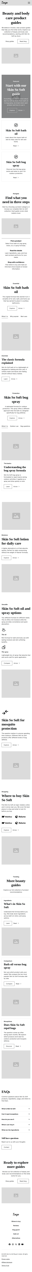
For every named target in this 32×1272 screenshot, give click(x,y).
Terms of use (5, 1265)
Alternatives (16, 1238)
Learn (6, 379)
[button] (28, 3)
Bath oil (16, 1234)
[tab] (16, 243)
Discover (9, 1046)
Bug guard (16, 1230)
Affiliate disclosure (7, 1262)
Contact (6, 1147)
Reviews (16, 1225)
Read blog (23, 41)
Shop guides (10, 41)
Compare (7, 663)
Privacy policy (6, 1259)
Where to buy (16, 1221)
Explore (12, 110)
